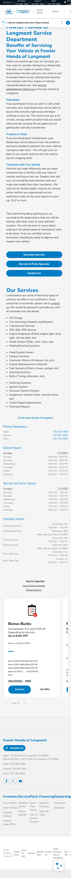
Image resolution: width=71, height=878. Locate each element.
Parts (34, 796)
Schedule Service (34, 255)
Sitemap (31, 853)
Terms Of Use (24, 853)
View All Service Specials (34, 585)
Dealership (62, 796)
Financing (46, 796)
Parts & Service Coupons (34, 818)
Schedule (19, 689)
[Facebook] (6, 781)
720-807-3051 (60, 435)
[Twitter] (13, 781)
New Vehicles (10, 803)
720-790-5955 (60, 438)
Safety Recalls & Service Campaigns (58, 853)
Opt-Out (66, 853)
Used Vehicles (10, 807)
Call (36, 417)
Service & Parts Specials (34, 264)
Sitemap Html (40, 853)
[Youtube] (20, 781)
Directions (59, 807)
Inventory (10, 796)
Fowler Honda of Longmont (7, 853)
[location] (65, 2)
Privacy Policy (17, 853)
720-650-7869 (60, 431)
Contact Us (34, 273)
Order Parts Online (33, 806)
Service (24, 796)
